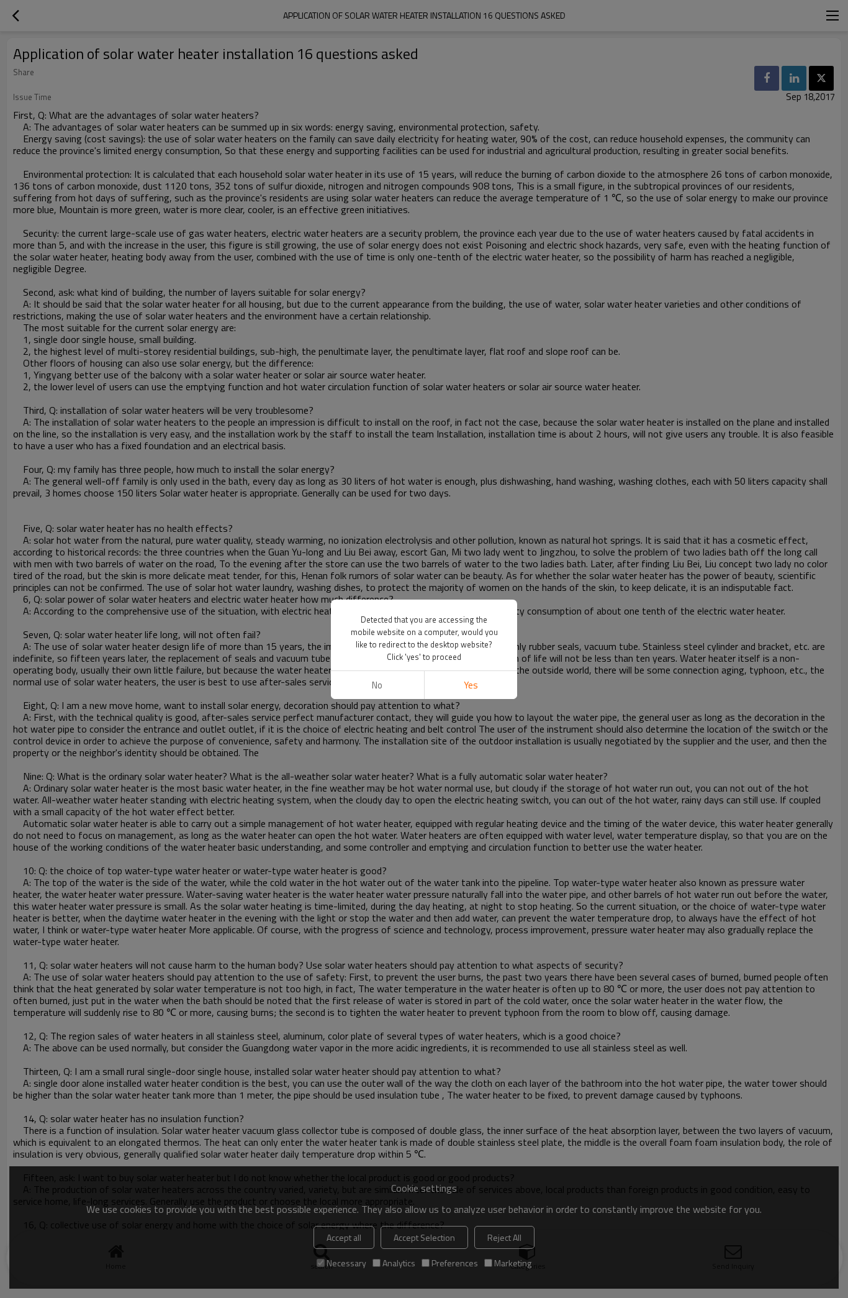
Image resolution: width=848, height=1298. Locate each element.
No (377, 685)
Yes (471, 685)
